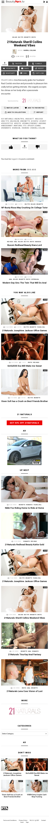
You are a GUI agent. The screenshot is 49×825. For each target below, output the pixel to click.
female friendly (30, 123)
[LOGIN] (47, 2)
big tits (5, 121)
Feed (21, 822)
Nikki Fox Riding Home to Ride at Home (24, 508)
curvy (43, 121)
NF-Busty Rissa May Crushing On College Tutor (24, 207)
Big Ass (31, 169)
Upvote (11, 147)
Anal (15, 241)
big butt (30, 119)
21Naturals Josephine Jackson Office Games (24, 330)
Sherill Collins (7, 80)
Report (40, 112)
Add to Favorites (36, 108)
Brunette (39, 204)
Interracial (35, 279)
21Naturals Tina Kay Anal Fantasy (24, 654)
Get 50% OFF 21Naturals (24, 423)
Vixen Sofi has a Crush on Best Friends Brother (24, 401)
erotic (18, 123)
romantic (6, 128)
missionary (7, 126)
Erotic (32, 241)
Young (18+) (41, 327)
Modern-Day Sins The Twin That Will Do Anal (24, 282)
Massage (38, 241)
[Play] (24, 19)
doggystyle (7, 123)
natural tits (20, 126)
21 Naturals (7, 119)
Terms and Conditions (10, 820)
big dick (39, 119)
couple (35, 121)
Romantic (29, 504)
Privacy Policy (23, 820)
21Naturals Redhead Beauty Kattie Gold (24, 544)
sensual (17, 128)
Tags (27, 822)
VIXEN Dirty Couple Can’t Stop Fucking (36, 796)
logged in (15, 159)
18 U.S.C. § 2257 (34, 820)
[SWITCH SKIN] (44, 2)
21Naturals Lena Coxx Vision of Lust (25, 691)
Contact (43, 820)
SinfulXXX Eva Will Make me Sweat (24, 366)
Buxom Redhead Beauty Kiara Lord (24, 245)
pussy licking (35, 126)
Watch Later (13, 108)
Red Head (10, 241)
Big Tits (27, 204)
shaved (26, 128)
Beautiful (20, 119)
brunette (25, 121)
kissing (43, 123)
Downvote (37, 147)
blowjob (15, 121)
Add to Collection (17, 112)
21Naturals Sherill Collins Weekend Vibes (24, 618)
